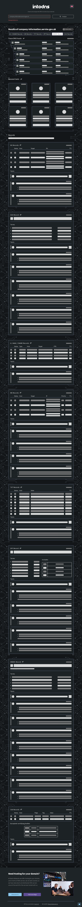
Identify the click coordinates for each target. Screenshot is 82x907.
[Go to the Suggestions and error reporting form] (79, 904)
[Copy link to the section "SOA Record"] (20, 215)
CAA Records (68, 34)
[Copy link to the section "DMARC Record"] (23, 662)
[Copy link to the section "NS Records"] (20, 145)
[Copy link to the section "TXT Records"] (21, 487)
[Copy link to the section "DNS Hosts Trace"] (23, 38)
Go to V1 (36, 904)
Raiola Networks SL (53, 904)
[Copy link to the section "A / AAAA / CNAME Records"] (31, 343)
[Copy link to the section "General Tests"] (21, 79)
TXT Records (37, 34)
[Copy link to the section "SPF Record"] (20, 548)
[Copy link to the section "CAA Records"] (21, 810)
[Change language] (72, 6)
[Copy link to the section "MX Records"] (20, 393)
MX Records (28, 34)
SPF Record (47, 34)
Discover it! (15, 894)
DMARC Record (57, 34)
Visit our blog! (32, 894)
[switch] (68, 29)
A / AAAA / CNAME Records (13, 34)
